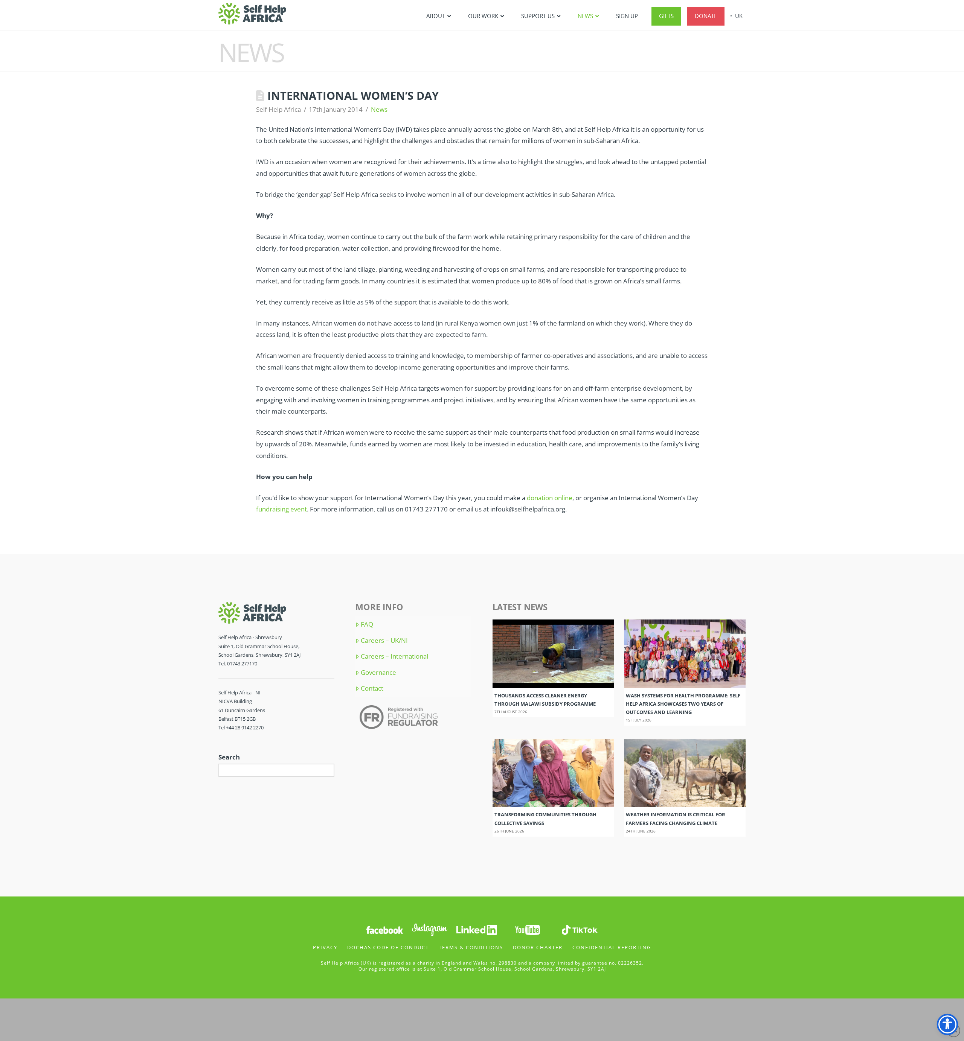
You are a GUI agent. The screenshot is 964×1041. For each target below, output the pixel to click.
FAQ (367, 624)
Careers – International (394, 656)
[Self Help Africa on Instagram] (430, 929)
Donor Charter (538, 947)
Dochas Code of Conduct (388, 947)
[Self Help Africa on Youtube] (528, 929)
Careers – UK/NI (384, 640)
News (379, 109)
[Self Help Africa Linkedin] (475, 929)
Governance (378, 672)
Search (229, 757)
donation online (549, 497)
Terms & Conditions (471, 947)
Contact (372, 688)
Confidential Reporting (611, 947)
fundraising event (281, 509)
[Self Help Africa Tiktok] (579, 929)
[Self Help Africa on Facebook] (384, 929)
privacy (325, 947)
